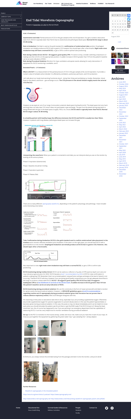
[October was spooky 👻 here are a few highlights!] (114, 55)
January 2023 (123, 105)
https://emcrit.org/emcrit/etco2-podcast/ (36, 394)
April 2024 (122, 91)
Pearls (3, 13)
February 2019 (124, 165)
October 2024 (123, 84)
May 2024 (122, 88)
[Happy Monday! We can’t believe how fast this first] (120, 61)
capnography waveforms (50, 204)
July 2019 (122, 155)
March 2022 (123, 129)
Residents (78, 410)
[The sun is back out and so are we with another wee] (114, 61)
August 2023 (123, 95)
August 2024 (123, 86)
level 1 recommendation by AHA (71, 274)
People (78, 408)
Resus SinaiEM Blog (34, 410)
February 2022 (124, 131)
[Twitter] (129, 19)
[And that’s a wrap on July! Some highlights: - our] (126, 61)
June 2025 (122, 82)
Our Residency (38, 3)
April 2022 (122, 127)
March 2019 (123, 163)
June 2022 (122, 123)
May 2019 (122, 159)
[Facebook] (129, 15)
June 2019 (122, 157)
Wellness (93, 3)
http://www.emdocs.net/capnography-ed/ (37, 399)
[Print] (129, 26)
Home (18, 408)
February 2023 (124, 103)
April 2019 (122, 161)
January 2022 (123, 133)
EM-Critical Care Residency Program (67, 4)
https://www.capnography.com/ (61, 394)
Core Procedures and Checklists (8, 21)
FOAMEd (100, 3)
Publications (5, 28)
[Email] (129, 22)
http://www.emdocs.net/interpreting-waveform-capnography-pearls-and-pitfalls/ (78, 399)
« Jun (119, 42)
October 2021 (123, 144)
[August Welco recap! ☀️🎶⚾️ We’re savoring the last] (126, 55)
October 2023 (123, 93)
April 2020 (122, 152)
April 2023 (122, 99)
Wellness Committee (54, 410)
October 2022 (123, 116)
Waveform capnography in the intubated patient (41, 391)
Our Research (109, 3)
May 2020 (122, 150)
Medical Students (82, 3)
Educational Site (33, 408)
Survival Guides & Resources (57, 408)
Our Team (48, 3)
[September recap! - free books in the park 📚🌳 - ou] (120, 55)
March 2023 (123, 101)
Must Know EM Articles (9, 25)
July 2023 (122, 97)
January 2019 (123, 167)
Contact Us (93, 408)
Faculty (78, 413)
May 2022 (122, 125)
